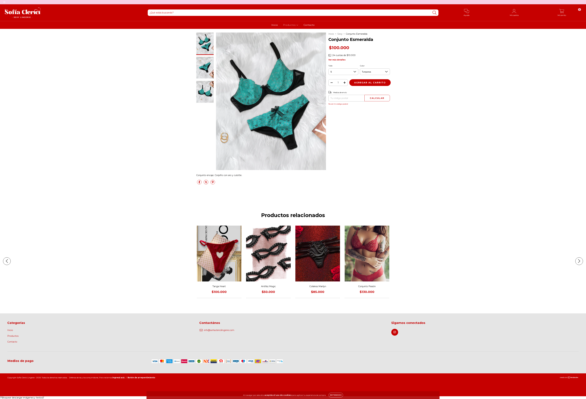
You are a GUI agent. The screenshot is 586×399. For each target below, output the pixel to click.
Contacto (309, 25)
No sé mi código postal (338, 104)
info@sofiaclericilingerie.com (219, 330)
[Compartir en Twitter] (206, 183)
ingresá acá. (118, 377)
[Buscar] (434, 12)
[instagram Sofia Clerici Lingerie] (4, 2)
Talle (330, 66)
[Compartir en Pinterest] (212, 183)
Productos (289, 25)
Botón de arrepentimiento (141, 377)
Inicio (274, 25)
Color (362, 66)
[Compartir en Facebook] (199, 183)
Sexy (339, 34)
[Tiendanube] (569, 378)
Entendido (336, 395)
